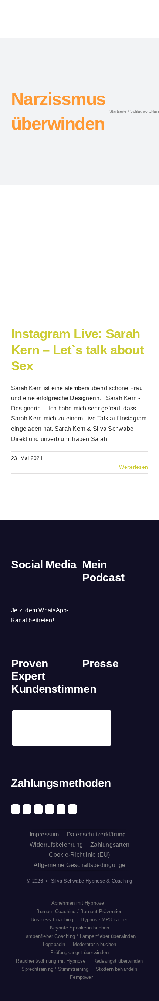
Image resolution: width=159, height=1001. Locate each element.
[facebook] (13, 582)
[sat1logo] (106, 717)
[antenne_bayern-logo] (123, 687)
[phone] (13, 596)
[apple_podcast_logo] (109, 601)
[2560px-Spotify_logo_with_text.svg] (92, 602)
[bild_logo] (123, 713)
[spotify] (38, 582)
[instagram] (26, 582)
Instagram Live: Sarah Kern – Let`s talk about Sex (57, 266)
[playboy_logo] (89, 690)
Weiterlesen (133, 467)
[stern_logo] (106, 690)
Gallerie (83, 266)
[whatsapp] (51, 582)
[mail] (64, 582)
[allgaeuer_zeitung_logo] (140, 718)
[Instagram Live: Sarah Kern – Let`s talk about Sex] (70, 266)
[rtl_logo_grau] (89, 718)
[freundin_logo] (140, 690)
